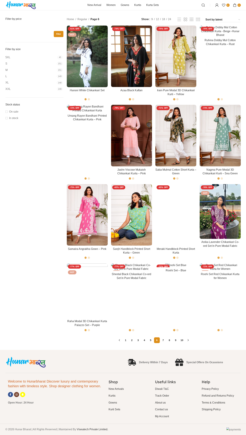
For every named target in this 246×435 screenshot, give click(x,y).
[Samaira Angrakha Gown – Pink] (87, 215)
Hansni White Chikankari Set (87, 90)
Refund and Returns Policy (218, 395)
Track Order (162, 395)
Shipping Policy (211, 409)
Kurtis (112, 395)
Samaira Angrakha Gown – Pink (87, 248)
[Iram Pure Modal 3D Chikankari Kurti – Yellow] (175, 56)
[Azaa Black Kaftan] (131, 56)
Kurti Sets (114, 409)
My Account (162, 416)
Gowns (113, 402)
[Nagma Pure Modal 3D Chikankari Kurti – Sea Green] (220, 135)
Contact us (161, 409)
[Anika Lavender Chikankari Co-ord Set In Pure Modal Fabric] (220, 211)
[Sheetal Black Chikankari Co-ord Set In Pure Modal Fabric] (131, 267)
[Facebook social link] (10, 394)
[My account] (217, 5)
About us (160, 402)
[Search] (203, 5)
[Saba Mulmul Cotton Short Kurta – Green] (175, 135)
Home (70, 19)
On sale (13, 111)
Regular (82, 19)
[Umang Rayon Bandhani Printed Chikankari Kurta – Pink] (87, 108)
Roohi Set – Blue (176, 270)
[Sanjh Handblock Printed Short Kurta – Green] (131, 215)
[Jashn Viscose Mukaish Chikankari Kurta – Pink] (131, 135)
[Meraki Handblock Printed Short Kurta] (175, 215)
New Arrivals (116, 388)
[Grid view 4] (198, 19)
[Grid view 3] (191, 19)
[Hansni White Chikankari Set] (87, 56)
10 (182, 340)
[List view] (179, 19)
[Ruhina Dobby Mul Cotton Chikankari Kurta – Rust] (220, 31)
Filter (58, 34)
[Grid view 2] (185, 19)
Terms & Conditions (213, 402)
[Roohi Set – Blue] (175, 265)
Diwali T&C (162, 388)
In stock (13, 118)
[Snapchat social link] (22, 394)
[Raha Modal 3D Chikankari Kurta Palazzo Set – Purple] (87, 290)
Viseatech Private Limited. (92, 429)
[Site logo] (21, 4)
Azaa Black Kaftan (131, 90)
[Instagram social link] (16, 394)
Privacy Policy (210, 388)
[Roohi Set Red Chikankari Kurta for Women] (220, 267)
